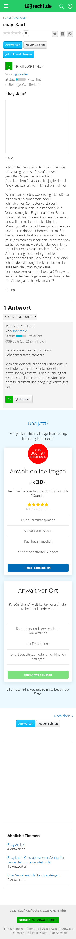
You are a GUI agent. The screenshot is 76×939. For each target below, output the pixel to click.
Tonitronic (20, 331)
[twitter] (55, 34)
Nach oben (62, 716)
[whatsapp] (70, 34)
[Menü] (6, 6)
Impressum (39, 932)
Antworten (12, 45)
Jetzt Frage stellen (38, 568)
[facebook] (62, 34)
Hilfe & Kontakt (13, 929)
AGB (45, 929)
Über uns (32, 929)
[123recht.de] (38, 6)
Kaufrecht (20, 18)
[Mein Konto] (70, 7)
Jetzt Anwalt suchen (38, 675)
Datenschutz (20, 932)
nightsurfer (20, 74)
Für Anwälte (59, 932)
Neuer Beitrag (35, 45)
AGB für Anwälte (62, 929)
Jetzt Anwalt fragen (18, 54)
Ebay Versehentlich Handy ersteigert (33, 875)
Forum (7, 18)
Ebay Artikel (16, 845)
